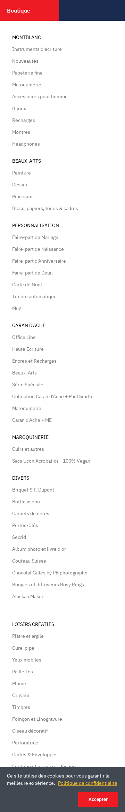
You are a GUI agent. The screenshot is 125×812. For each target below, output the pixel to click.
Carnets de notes (30, 513)
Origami (20, 695)
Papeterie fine (27, 73)
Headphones (26, 144)
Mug (16, 308)
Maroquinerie (26, 85)
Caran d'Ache (28, 325)
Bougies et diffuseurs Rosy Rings (48, 584)
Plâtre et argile (28, 636)
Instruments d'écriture (37, 49)
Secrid (19, 537)
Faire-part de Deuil (32, 273)
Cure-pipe (23, 648)
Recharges (23, 120)
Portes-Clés (25, 525)
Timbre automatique (34, 296)
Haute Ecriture (28, 349)
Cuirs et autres (28, 449)
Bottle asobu (26, 501)
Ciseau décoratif (30, 731)
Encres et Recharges (34, 361)
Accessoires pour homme (40, 96)
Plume (19, 683)
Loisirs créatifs (33, 624)
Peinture (21, 173)
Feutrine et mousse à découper (46, 766)
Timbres (21, 707)
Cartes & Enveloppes (35, 754)
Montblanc (26, 37)
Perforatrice (25, 743)
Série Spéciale (27, 384)
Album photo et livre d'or (39, 549)
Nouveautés (25, 61)
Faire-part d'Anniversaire (39, 261)
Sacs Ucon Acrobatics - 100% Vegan (51, 461)
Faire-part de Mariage (35, 237)
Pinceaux (22, 196)
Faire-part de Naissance (38, 249)
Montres (21, 132)
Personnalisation (35, 225)
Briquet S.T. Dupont (33, 490)
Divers (20, 478)
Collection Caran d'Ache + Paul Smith (52, 396)
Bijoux (19, 108)
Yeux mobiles (26, 660)
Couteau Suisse (29, 561)
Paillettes (22, 671)
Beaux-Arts (26, 161)
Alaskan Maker (27, 596)
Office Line (24, 337)
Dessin (19, 184)
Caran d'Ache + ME (32, 420)
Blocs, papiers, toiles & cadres (45, 208)
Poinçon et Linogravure (37, 719)
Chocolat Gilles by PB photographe (50, 573)
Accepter (98, 799)
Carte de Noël (27, 284)
